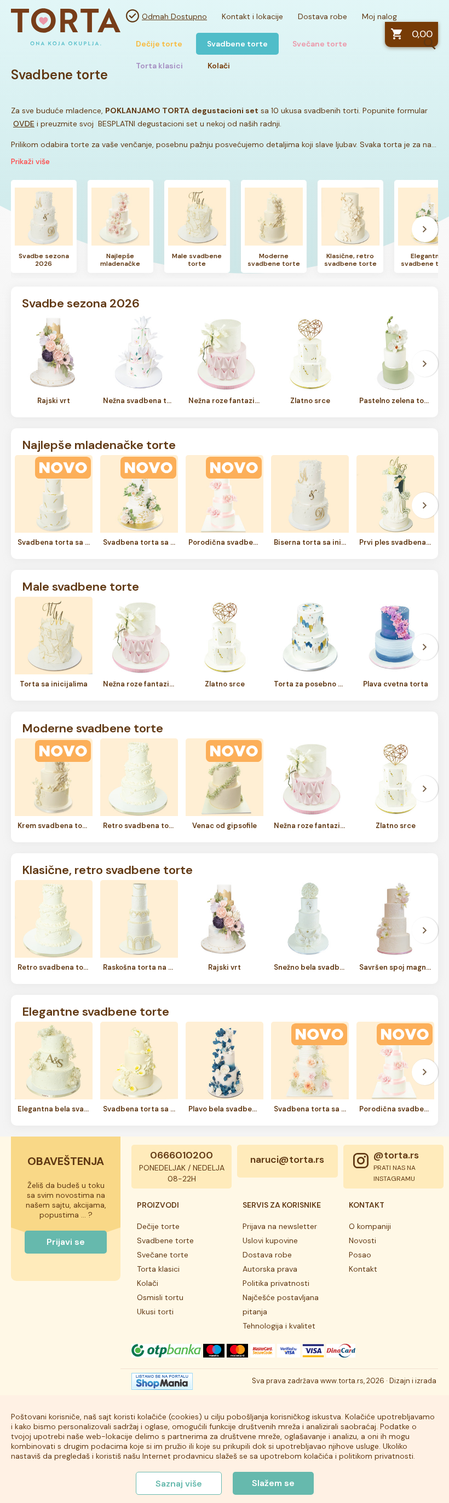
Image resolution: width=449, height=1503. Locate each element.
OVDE (23, 124)
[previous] (24, 229)
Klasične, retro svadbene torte (107, 869)
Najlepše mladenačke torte (99, 444)
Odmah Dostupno (174, 16)
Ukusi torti (155, 1311)
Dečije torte (159, 44)
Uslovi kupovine (270, 1240)
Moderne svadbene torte (92, 727)
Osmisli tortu (160, 1297)
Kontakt (363, 1269)
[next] (425, 229)
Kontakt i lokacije (252, 16)
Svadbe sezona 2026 (81, 302)
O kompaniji (370, 1226)
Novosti (362, 1240)
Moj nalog (379, 16)
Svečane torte (319, 44)
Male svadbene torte (80, 586)
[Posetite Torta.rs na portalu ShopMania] (162, 1384)
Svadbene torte (237, 44)
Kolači (147, 1283)
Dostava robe (322, 16)
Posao (360, 1255)
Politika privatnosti (276, 1283)
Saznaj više (179, 1483)
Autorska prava (270, 1269)
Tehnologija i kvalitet (279, 1326)
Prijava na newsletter (280, 1226)
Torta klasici (158, 1269)
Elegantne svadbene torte (95, 1011)
